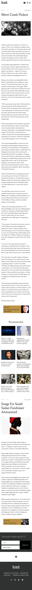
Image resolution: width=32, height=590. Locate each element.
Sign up (25, 545)
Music (3, 10)
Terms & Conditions (21, 575)
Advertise (24, 573)
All (8, 10)
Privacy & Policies (11, 573)
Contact (7, 575)
